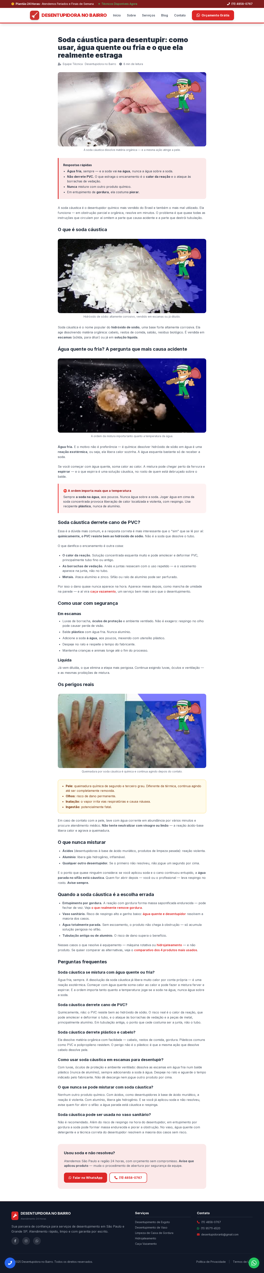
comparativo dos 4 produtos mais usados (165, 950)
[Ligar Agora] (10, 1263)
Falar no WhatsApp (87, 1178)
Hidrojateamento (145, 1238)
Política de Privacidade (211, 1261)
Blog (164, 15)
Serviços (148, 15)
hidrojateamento (169, 945)
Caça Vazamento (146, 1243)
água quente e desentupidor (164, 914)
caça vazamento (103, 591)
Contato (180, 15)
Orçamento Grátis (215, 15)
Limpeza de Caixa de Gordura (154, 1233)
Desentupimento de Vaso (151, 1227)
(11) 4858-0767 (242, 3)
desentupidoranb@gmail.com (219, 1234)
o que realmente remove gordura (116, 908)
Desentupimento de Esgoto (152, 1222)
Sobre (131, 15)
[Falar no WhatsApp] (254, 1263)
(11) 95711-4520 (210, 1228)
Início (117, 15)
